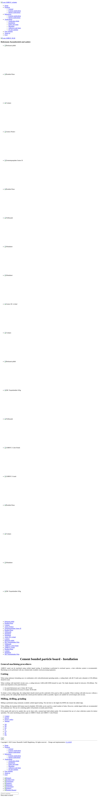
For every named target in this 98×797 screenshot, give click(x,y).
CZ (6, 731)
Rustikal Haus (9, 623)
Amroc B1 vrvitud (10, 637)
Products (7, 7)
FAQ (6, 35)
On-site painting (13, 30)
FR (6, 726)
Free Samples (9, 31)
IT (5, 729)
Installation (11, 23)
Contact (7, 716)
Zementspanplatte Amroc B (13, 628)
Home (6, 5)
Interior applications (14, 12)
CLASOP (69, 742)
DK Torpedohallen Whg (12, 642)
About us (7, 33)
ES (5, 728)
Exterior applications (14, 11)
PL (5, 733)
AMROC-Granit (10, 647)
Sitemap (7, 721)
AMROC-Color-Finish (11, 645)
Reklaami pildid (9, 621)
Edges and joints (13, 24)
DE (6, 724)
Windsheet (8, 633)
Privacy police (9, 719)
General (10, 9)
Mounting (11, 26)
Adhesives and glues (14, 28)
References (8, 14)
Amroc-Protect (9, 627)
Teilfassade (8, 632)
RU (6, 735)
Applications (8, 19)
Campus (7, 625)
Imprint (7, 718)
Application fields (13, 21)
